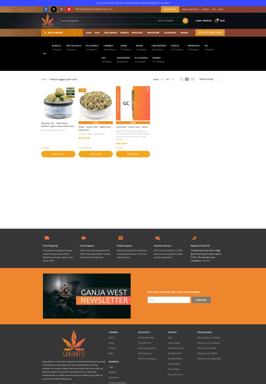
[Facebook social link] (46, 9)
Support (172, 332)
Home (44, 79)
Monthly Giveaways (147, 359)
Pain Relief (144, 134)
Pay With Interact (175, 348)
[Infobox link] (96, 246)
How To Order (174, 343)
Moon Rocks (46, 130)
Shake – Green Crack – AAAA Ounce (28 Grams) (95, 128)
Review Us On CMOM (207, 353)
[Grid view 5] (187, 79)
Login (111, 367)
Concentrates (122, 134)
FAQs (170, 338)
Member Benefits (146, 338)
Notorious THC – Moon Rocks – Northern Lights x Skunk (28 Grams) (57, 124)
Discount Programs (147, 348)
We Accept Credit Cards (210, 32)
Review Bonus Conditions (209, 338)
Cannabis (82, 134)
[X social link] (54, 9)
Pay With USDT (174, 353)
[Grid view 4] (181, 79)
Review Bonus (204, 332)
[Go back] (45, 54)
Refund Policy (174, 364)
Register (112, 372)
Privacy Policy (174, 369)
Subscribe (201, 299)
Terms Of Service (175, 374)
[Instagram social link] (61, 9)
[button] (58, 154)
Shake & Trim (99, 134)
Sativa (90, 134)
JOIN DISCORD (170, 9)
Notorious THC (59, 130)
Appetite (119, 131)
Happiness (141, 131)
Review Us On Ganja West (209, 359)
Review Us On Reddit (206, 348)
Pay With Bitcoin (175, 359)
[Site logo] (47, 20)
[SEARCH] (185, 21)
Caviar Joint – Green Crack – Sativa (132, 127)
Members (114, 362)
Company (113, 332)
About (111, 343)
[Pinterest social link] (69, 9)
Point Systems (145, 353)
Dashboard (114, 378)
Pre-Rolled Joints (132, 137)
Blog (111, 353)
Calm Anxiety (130, 131)
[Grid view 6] (193, 79)
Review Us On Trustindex (208, 343)
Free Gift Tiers (144, 343)
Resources (144, 332)
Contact (112, 348)
